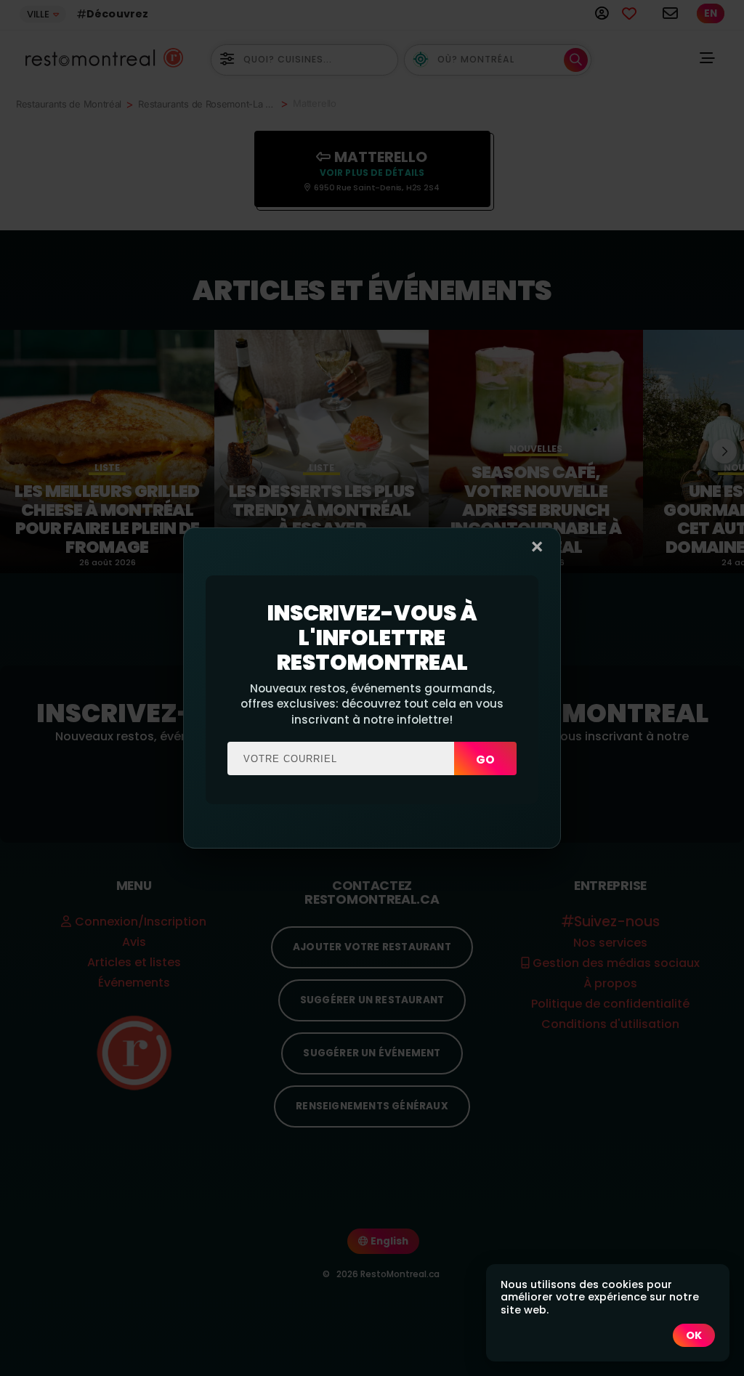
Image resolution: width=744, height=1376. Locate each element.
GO (485, 759)
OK (694, 1335)
